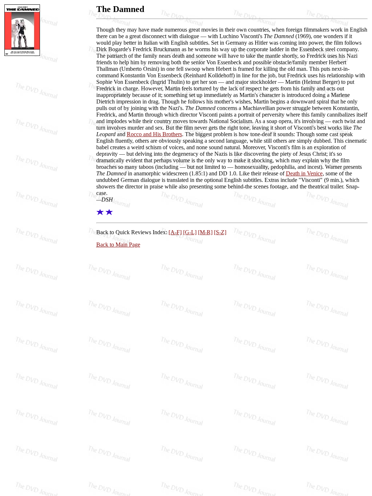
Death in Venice (304, 173)
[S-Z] (220, 232)
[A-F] (175, 232)
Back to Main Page (118, 244)
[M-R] (205, 232)
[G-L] (190, 232)
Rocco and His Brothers (154, 134)
